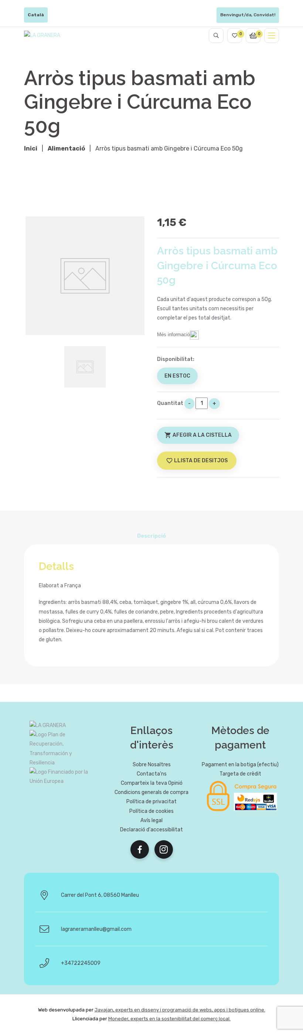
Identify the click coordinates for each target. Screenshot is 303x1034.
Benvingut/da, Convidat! (247, 14)
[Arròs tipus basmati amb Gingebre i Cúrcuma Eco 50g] (85, 275)
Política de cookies (151, 811)
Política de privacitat (151, 801)
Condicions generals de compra (151, 792)
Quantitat (170, 403)
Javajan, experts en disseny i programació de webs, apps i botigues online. (180, 1010)
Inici (30, 149)
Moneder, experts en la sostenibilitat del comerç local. (169, 1018)
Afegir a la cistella (198, 435)
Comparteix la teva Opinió (152, 783)
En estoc (177, 376)
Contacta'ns (152, 774)
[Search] (216, 35)
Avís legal (151, 820)
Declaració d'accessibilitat (151, 830)
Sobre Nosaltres (152, 764)
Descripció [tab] (151, 536)
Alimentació (66, 148)
